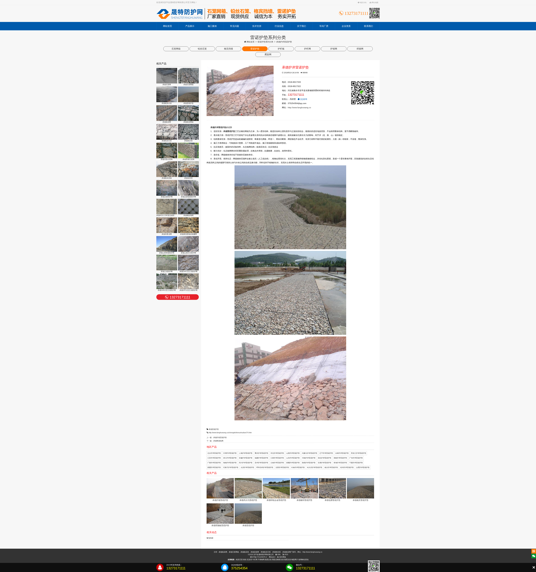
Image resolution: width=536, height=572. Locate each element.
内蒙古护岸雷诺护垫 (309, 453)
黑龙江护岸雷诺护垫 (358, 453)
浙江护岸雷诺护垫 (230, 458)
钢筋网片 (294, 560)
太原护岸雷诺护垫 (247, 467)
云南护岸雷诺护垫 (277, 463)
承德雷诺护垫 (214, 429)
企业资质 (346, 26)
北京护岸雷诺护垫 (214, 453)
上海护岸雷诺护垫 (245, 453)
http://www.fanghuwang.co (299, 107)
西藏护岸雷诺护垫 (293, 463)
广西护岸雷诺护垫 (214, 463)
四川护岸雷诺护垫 (245, 463)
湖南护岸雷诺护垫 (340, 458)
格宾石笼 (239, 560)
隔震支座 (268, 560)
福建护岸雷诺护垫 (261, 458)
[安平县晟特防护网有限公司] (226, 13)
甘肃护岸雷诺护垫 (324, 463)
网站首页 (167, 26)
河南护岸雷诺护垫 (308, 458)
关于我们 (301, 26)
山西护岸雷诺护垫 (293, 453)
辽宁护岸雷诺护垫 (326, 453)
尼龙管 (249, 560)
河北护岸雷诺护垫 (277, 453)
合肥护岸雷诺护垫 (362, 467)
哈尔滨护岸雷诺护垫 (314, 467)
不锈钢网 (261, 560)
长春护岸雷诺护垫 (298, 467)
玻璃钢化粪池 (303, 560)
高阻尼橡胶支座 (278, 560)
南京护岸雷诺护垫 (331, 467)
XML (279, 555)
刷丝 (245, 560)
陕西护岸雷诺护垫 (308, 463)
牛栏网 (254, 560)
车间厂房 (323, 26)
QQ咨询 (303, 99)
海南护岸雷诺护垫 (230, 463)
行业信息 (279, 26)
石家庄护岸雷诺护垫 (230, 467)
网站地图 (374, 2)
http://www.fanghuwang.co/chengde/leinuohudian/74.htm (230, 433)
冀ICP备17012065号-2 (258, 557)
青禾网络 (282, 557)
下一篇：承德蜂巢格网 (215, 441)
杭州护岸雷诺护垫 (347, 467)
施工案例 (212, 26)
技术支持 (256, 26)
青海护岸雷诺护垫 (340, 463)
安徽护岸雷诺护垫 (245, 458)
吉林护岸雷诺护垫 (342, 453)
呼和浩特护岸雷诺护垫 (264, 467)
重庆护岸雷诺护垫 (261, 453)
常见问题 (234, 26)
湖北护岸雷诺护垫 (324, 458)
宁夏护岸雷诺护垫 (356, 463)
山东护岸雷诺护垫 (293, 458)
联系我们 (368, 26)
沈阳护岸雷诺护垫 (282, 467)
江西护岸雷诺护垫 (277, 458)
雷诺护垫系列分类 (265, 42)
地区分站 (363, 2)
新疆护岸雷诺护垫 (214, 467)
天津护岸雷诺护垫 (230, 453)
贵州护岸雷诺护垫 (261, 463)
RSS (286, 555)
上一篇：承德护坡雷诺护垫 (217, 438)
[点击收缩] (533, 567)
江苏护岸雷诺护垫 (214, 458)
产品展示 (189, 26)
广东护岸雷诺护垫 (356, 458)
